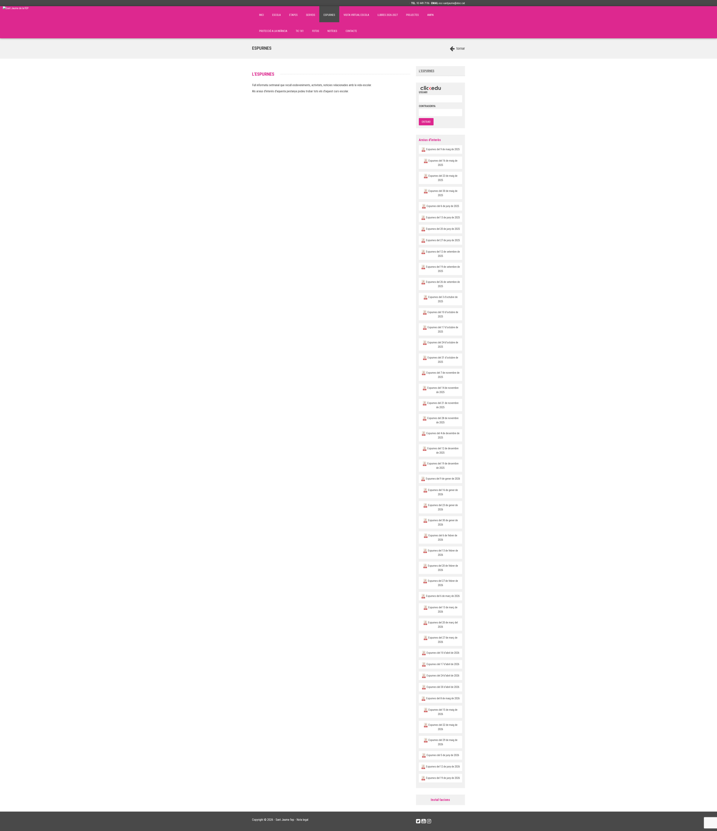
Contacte (351, 31)
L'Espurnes (426, 71)
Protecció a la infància (273, 31)
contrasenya (427, 106)
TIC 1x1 (300, 31)
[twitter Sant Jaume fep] (418, 821)
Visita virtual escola (356, 14)
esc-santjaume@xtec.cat (452, 3)
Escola (276, 14)
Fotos (315, 31)
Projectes (412, 14)
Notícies (332, 31)
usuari (423, 92)
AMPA (430, 14)
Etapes (293, 14)
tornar (460, 48)
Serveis (310, 14)
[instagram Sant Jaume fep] (429, 821)
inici (261, 14)
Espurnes (329, 14)
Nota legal (302, 819)
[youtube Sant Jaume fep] (423, 821)
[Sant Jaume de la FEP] (16, 14)
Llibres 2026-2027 (388, 14)
